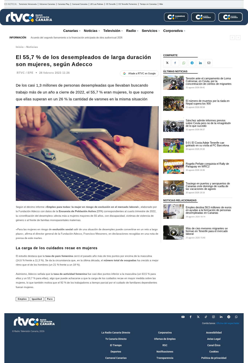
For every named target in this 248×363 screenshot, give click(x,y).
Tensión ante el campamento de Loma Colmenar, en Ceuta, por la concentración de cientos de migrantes (208, 81)
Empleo (22, 299)
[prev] (232, 37)
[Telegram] (192, 62)
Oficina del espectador (227, 323)
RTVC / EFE (25, 72)
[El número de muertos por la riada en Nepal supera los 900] (173, 103)
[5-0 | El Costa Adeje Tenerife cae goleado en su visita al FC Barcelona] (173, 145)
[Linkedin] (200, 62)
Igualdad (37, 299)
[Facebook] (175, 62)
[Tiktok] (206, 317)
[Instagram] (213, 317)
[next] (238, 37)
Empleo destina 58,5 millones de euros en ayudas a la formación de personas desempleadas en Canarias (208, 210)
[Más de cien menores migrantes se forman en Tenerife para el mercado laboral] (173, 232)
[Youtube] (183, 317)
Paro (50, 299)
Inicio (20, 46)
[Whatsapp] (236, 317)
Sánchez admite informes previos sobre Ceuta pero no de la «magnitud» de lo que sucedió (208, 123)
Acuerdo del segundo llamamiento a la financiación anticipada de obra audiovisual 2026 (76, 37)
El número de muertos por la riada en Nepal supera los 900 (207, 102)
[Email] (208, 62)
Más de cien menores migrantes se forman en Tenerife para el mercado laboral (207, 231)
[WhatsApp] (183, 62)
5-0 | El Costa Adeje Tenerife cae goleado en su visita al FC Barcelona (207, 144)
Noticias (32, 46)
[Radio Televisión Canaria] (29, 17)
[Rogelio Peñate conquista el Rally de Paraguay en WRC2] (173, 166)
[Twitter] (198, 317)
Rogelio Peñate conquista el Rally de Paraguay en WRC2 (207, 165)
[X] (166, 62)
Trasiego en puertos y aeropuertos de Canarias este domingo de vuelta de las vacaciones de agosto (208, 186)
